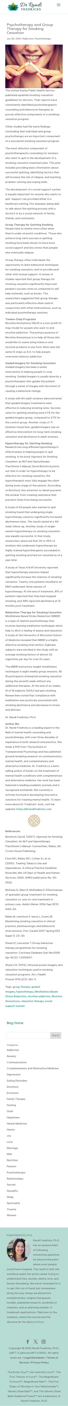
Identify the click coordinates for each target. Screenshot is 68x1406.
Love (10, 1141)
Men (9, 1154)
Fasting (11, 1105)
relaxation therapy (32, 1001)
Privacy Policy (40, 1362)
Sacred (11, 1184)
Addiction (28, 38)
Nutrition (12, 1160)
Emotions (12, 1086)
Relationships (15, 1178)
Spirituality (13, 1203)
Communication (17, 1062)
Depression (14, 1074)
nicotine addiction (39, 996)
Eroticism (12, 1093)
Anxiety (11, 1056)
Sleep (10, 1197)
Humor (11, 1129)
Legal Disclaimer (34, 1357)
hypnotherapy (24, 991)
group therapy (21, 986)
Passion (11, 1166)
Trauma (11, 1209)
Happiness (13, 1117)
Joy (9, 1135)
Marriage (12, 1148)
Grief (10, 1111)
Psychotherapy (43, 38)
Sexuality (12, 1190)
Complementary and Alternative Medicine (33, 1068)
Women (11, 1215)
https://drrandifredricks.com (33, 809)
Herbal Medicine (17, 1123)
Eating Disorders (17, 1080)
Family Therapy (16, 1099)
